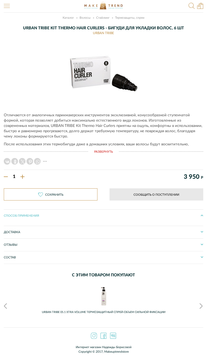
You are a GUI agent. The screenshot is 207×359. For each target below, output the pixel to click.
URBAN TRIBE (103, 33)
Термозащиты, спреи (129, 17)
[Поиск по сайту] (192, 6)
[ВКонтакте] (7, 161)
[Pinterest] (30, 161)
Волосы (85, 17)
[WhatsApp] (37, 161)
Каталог (68, 17)
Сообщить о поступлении (156, 194)
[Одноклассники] (14, 161)
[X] (22, 161)
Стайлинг (103, 17)
